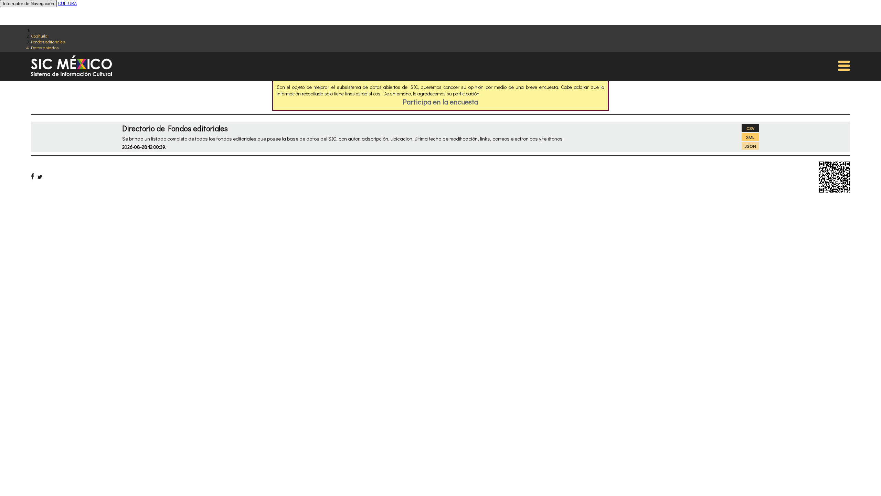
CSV (750, 128)
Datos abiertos (45, 47)
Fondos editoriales (48, 41)
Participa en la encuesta (440, 101)
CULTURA (67, 3)
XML (750, 137)
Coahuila (39, 36)
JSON (750, 146)
